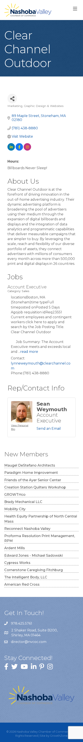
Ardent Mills (14, 548)
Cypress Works (17, 563)
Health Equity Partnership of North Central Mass (40, 518)
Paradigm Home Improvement (31, 473)
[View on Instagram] (27, 149)
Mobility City (15, 509)
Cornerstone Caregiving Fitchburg (33, 570)
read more (29, 352)
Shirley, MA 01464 (34, 632)
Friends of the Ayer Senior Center (32, 480)
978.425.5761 (21, 623)
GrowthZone (59, 735)
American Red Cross (22, 584)
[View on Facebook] (19, 149)
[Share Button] (12, 98)
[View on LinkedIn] (11, 149)
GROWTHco (15, 495)
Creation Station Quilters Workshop (35, 487)
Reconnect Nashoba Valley (27, 529)
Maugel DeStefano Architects (29, 465)
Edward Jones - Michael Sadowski (33, 555)
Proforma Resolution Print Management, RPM (39, 538)
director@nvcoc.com (28, 642)
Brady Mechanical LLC (23, 502)
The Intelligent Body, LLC (25, 577)
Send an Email (49, 428)
